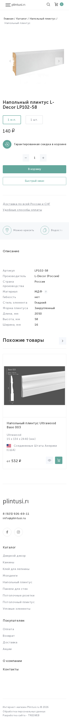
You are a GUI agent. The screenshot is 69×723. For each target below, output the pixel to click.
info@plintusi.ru (14, 518)
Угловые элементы (16, 608)
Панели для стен (15, 589)
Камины (8, 562)
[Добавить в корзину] (58, 460)
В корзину (34, 169)
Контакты (11, 669)
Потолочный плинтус (19, 602)
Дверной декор (14, 555)
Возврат (9, 635)
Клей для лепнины (16, 569)
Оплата (8, 629)
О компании (12, 661)
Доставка (10, 642)
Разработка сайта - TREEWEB (21, 715)
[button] (10, 61)
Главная (9, 18)
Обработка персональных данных (24, 711)
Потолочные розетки (18, 595)
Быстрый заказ (34, 180)
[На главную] (18, 5)
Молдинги (10, 575)
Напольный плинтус (43, 18)
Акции (7, 649)
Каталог (21, 18)
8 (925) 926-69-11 (16, 513)
